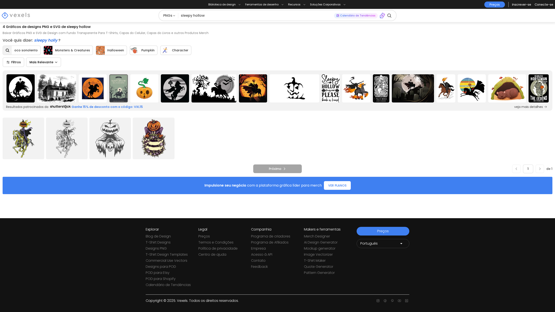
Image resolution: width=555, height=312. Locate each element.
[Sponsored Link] (20, 88)
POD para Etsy (158, 272)
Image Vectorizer (318, 254)
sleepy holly (46, 40)
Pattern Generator (319, 272)
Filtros (16, 62)
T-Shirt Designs (158, 242)
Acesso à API (261, 254)
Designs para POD (161, 266)
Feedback (259, 266)
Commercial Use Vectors (166, 260)
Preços (204, 236)
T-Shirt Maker (315, 260)
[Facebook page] (385, 300)
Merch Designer (317, 236)
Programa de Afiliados (270, 242)
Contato (258, 260)
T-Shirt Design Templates (167, 254)
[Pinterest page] (392, 300)
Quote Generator (318, 266)
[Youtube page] (399, 300)
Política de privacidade (218, 248)
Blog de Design (158, 236)
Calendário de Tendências (168, 284)
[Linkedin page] (406, 300)
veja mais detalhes (528, 107)
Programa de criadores (270, 236)
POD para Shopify (161, 278)
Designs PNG (156, 248)
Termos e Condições (215, 242)
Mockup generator (319, 248)
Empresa (258, 248)
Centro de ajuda (212, 254)
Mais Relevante (41, 62)
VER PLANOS (337, 185)
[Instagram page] (378, 300)
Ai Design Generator (321, 242)
